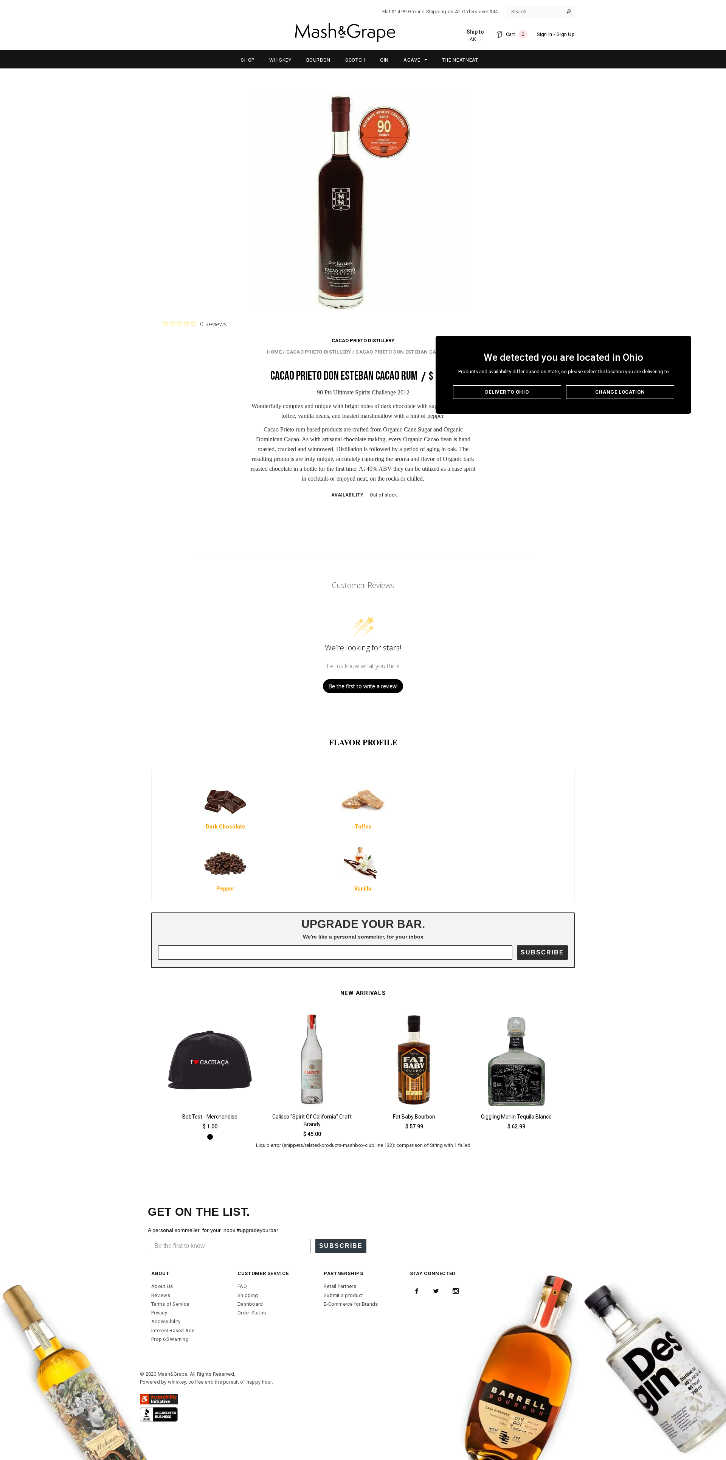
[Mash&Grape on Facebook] (417, 1291)
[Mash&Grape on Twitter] (436, 1291)
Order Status (251, 1313)
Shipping (247, 1295)
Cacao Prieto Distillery (363, 340)
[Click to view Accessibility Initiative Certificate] (159, 1399)
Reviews (160, 1295)
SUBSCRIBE (542, 952)
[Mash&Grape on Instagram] (455, 1291)
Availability (347, 495)
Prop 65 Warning (170, 1339)
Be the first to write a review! (363, 686)
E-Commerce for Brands (351, 1304)
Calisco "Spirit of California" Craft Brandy (312, 1120)
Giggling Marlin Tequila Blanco (516, 1117)
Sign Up (566, 34)
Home (274, 352)
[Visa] (159, 1414)
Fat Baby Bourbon (414, 1117)
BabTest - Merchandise (209, 1117)
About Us (162, 1286)
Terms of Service (170, 1304)
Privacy (159, 1313)
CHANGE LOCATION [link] (620, 392)
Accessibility (165, 1321)
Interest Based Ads (173, 1330)
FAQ (242, 1286)
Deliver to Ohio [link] (507, 392)
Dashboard (250, 1304)
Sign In (544, 34)
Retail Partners (340, 1286)
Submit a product (343, 1295)
